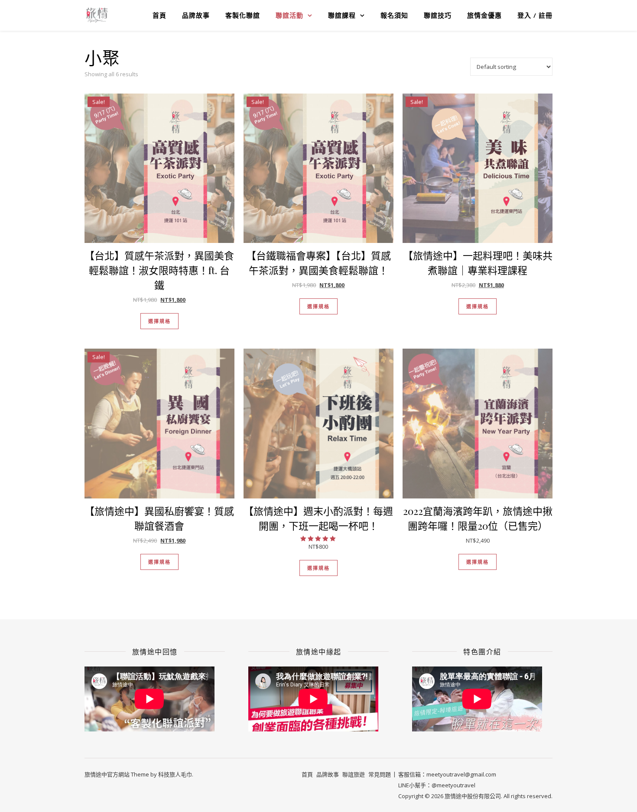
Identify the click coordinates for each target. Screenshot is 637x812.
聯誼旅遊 (353, 774)
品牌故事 (196, 15)
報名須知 (394, 15)
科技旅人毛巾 (175, 774)
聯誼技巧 (438, 15)
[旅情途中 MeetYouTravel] (96, 15)
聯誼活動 (289, 15)
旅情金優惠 (484, 15)
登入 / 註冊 (534, 15)
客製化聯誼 (242, 15)
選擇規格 (159, 321)
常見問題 (379, 774)
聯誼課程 (342, 15)
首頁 (159, 15)
